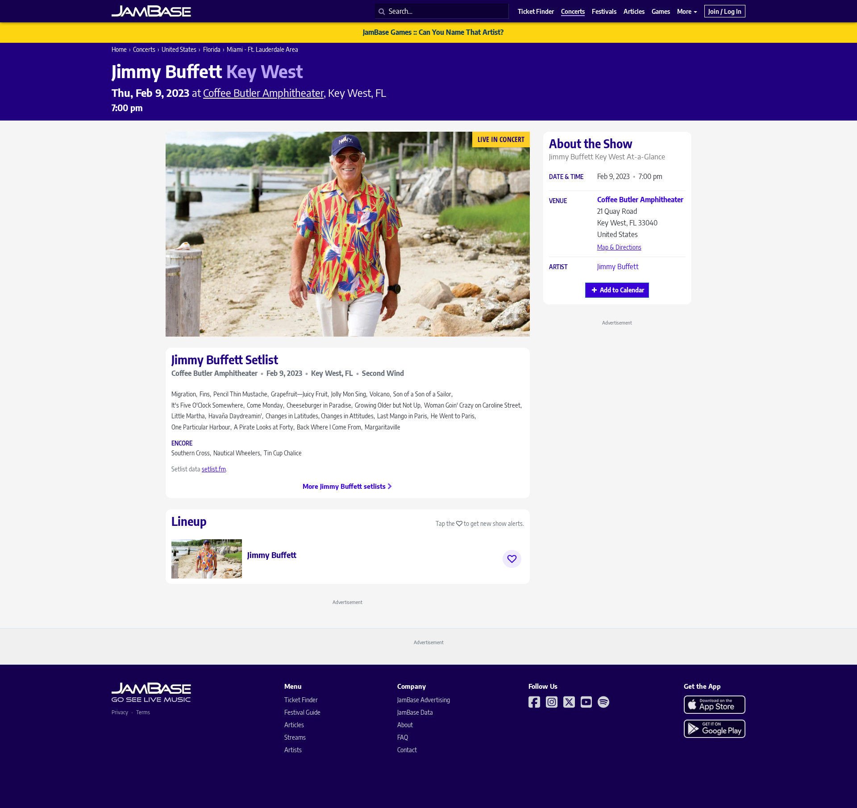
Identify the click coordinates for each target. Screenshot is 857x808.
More (685, 11)
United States (179, 49)
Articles (294, 725)
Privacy (120, 712)
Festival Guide (302, 712)
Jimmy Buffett (618, 266)
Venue (558, 201)
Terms (143, 712)
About (405, 725)
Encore (181, 443)
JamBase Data (415, 712)
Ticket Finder (301, 700)
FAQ (402, 737)
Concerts (144, 49)
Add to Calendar (622, 290)
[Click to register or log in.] (512, 559)
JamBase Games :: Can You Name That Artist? (433, 32)
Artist (558, 267)
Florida (211, 49)
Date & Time (566, 177)
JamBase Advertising (423, 700)
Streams (295, 737)
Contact (407, 750)
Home (119, 49)
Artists (293, 750)
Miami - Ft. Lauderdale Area (262, 49)
